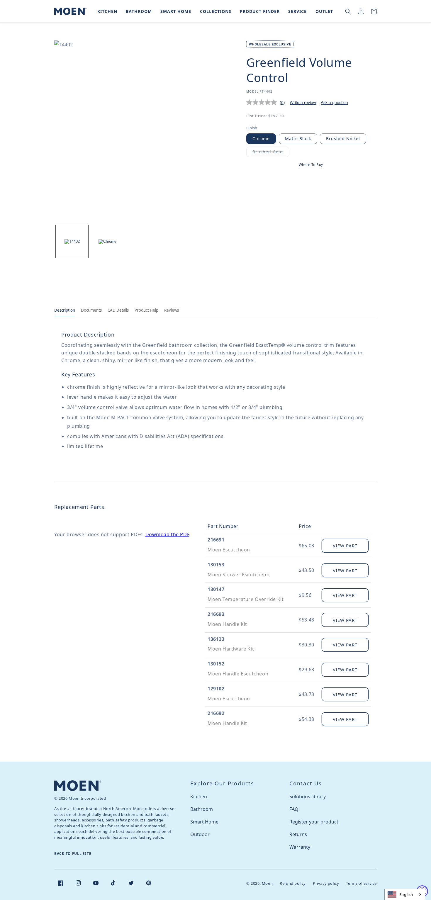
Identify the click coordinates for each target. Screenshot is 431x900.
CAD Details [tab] (118, 310)
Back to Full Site (72, 853)
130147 (216, 589)
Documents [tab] (91, 310)
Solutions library (307, 796)
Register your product (313, 822)
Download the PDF (167, 534)
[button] (106, 11)
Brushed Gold (270, 153)
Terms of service (361, 883)
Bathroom (201, 809)
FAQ (293, 809)
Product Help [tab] (146, 310)
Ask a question (334, 102)
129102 (216, 688)
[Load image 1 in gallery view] (72, 241)
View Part (345, 546)
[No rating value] (263, 102)
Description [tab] (64, 310)
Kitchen (198, 796)
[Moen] (77, 785)
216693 (216, 614)
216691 (216, 539)
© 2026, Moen (259, 883)
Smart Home (204, 822)
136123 (216, 639)
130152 (216, 663)
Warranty (299, 847)
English (406, 894)
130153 (216, 564)
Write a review (303, 102)
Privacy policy (326, 883)
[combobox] (404, 894)
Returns (298, 834)
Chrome (261, 138)
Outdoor (200, 834)
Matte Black (298, 138)
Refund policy (293, 883)
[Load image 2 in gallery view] (107, 241)
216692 (216, 713)
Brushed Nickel (343, 138)
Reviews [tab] (171, 310)
